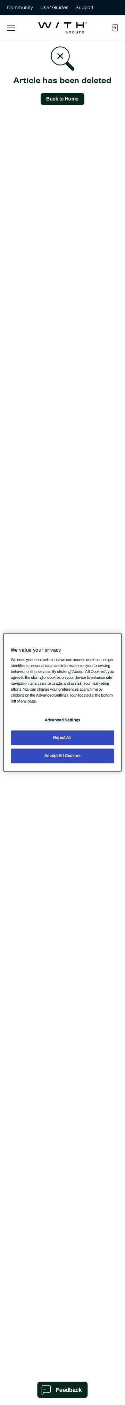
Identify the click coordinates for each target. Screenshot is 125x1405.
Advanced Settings (63, 720)
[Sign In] (115, 27)
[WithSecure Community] (62, 27)
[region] (62, 702)
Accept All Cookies (62, 756)
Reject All (62, 738)
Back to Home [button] (62, 98)
